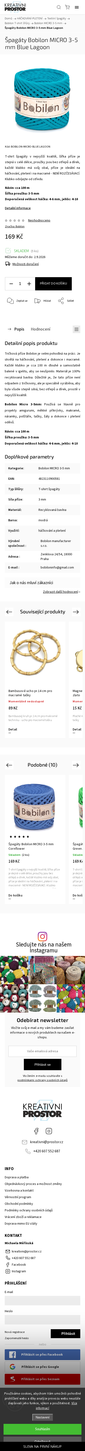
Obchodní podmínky (19, 1203)
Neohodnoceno (39, 220)
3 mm (42, 499)
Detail (6, 729)
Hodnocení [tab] (40, 329)
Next (76, 611)
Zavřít (70, 313)
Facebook (36, 1131)
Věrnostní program (18, 1197)
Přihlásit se (42, 1064)
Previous (9, 611)
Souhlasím (42, 1429)
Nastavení (43, 1417)
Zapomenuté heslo (17, 1338)
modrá (43, 520)
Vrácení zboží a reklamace (23, 1217)
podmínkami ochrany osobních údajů (42, 1080)
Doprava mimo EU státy (21, 1223)
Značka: (15, 227)
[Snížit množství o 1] (11, 284)
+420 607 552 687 (46, 1151)
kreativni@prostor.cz (46, 1142)
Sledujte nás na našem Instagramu (44, 948)
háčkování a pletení (52, 530)
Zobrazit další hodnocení (60, 592)
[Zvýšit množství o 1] (29, 284)
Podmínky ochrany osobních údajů (29, 1210)
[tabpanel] (35, 839)
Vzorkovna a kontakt (19, 1190)
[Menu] (76, 7)
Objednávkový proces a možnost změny (33, 1184)
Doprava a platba (17, 1177)
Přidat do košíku (53, 283)
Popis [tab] (19, 329)
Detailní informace (18, 208)
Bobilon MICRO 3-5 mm (54, 468)
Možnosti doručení (26, 264)
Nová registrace (15, 1332)
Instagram (48, 1131)
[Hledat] (58, 7)
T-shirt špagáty (49, 489)
